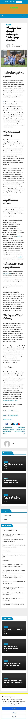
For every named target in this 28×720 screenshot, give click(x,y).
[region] (14, 707)
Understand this (7, 419)
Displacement (6, 551)
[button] (22, 15)
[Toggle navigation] (25, 16)
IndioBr (14, 7)
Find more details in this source (11, 411)
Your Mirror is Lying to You (13, 465)
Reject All (14, 716)
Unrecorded (6, 560)
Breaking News (7, 515)
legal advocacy (7, 273)
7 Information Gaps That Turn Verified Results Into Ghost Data (14, 499)
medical (20, 256)
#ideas (18, 46)
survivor (19, 236)
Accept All (14, 708)
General (8, 24)
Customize (14, 712)
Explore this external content (10, 415)
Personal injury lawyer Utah (10, 400)
